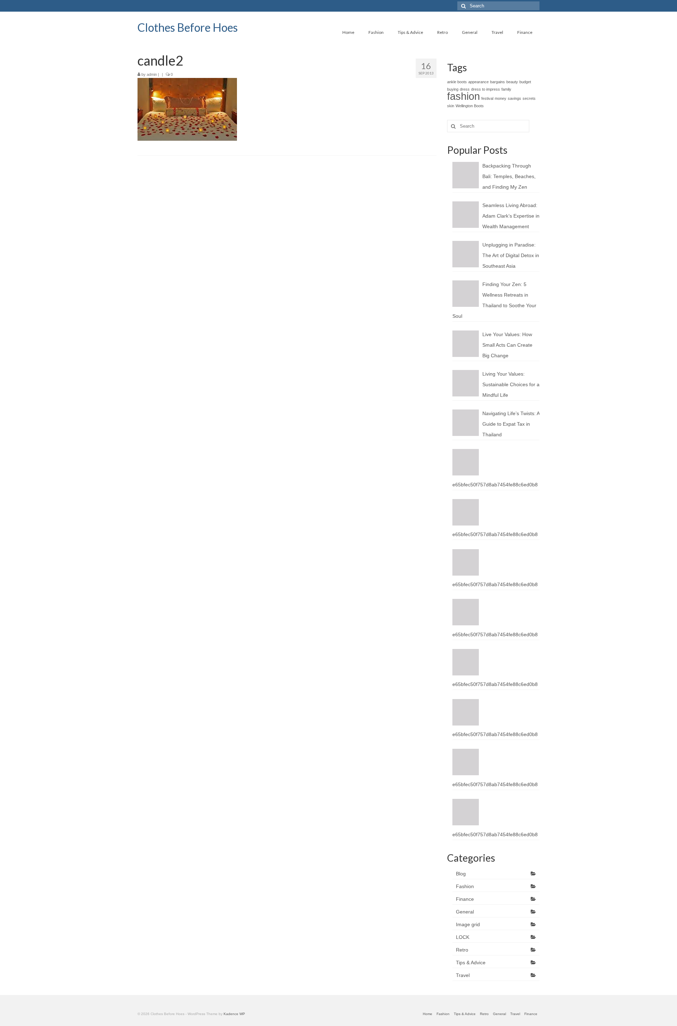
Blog (461, 873)
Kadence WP (234, 1014)
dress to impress (485, 89)
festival (487, 98)
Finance (465, 899)
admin (152, 74)
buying (452, 89)
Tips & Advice (471, 962)
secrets (529, 98)
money (500, 98)
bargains (497, 82)
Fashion (465, 886)
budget (525, 82)
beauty (512, 82)
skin (450, 106)
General (465, 912)
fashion (463, 96)
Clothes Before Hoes (188, 27)
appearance (478, 82)
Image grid (468, 924)
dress (465, 89)
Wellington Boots (470, 106)
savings (514, 98)
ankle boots (457, 82)
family (506, 89)
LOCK (462, 937)
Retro (462, 950)
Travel (463, 975)
